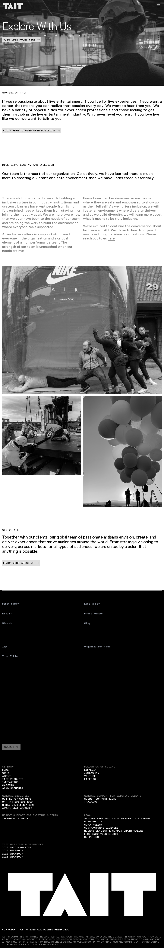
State (88, 632)
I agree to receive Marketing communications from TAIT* (52, 723)
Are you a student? (16, 665)
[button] (158, 6)
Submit (9, 746)
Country (8, 632)
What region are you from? (22, 679)
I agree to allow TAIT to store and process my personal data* (52, 732)
